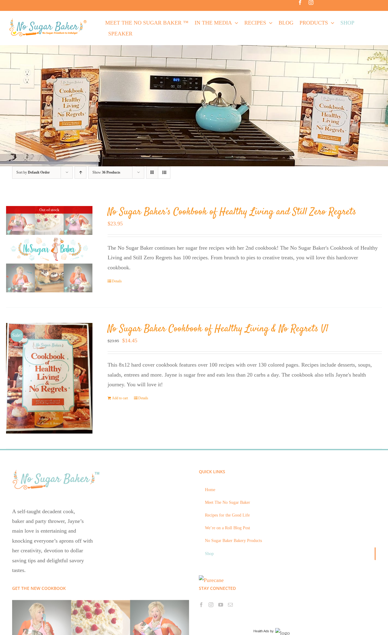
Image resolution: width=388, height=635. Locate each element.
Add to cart (120, 398)
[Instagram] (211, 604)
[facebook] (300, 2)
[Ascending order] (80, 172)
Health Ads (261, 631)
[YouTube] (220, 604)
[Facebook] (201, 604)
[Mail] (230, 604)
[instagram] (311, 2)
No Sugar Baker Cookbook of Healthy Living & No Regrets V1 (218, 329)
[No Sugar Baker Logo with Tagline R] (49, 20)
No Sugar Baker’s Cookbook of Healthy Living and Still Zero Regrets (232, 212)
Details (117, 281)
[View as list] (164, 172)
